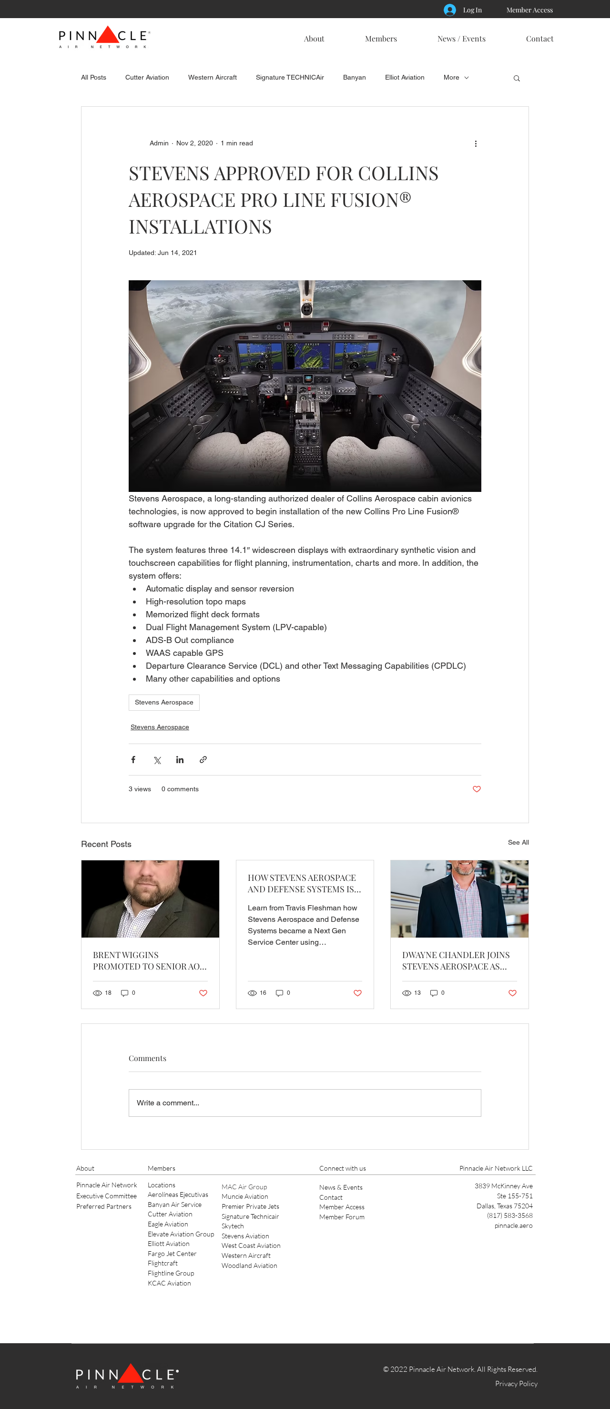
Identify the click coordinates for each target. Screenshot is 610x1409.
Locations (161, 1185)
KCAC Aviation (169, 1283)
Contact (331, 1197)
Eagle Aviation (168, 1224)
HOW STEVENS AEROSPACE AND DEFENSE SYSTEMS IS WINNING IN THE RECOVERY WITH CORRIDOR (304, 883)
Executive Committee (106, 1196)
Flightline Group (171, 1273)
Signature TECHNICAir (290, 77)
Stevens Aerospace (164, 702)
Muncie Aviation (245, 1196)
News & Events (341, 1187)
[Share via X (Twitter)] (156, 759)
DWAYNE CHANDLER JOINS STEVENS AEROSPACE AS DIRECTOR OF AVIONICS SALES (456, 960)
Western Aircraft (212, 77)
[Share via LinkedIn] (179, 759)
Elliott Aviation (169, 1243)
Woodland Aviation (249, 1265)
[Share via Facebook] (133, 759)
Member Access (342, 1207)
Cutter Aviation (147, 77)
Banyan (354, 77)
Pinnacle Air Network (106, 1185)
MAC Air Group (244, 1187)
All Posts (93, 77)
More (451, 77)
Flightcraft (163, 1263)
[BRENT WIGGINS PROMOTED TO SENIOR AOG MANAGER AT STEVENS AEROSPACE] (150, 899)
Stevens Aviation (245, 1236)
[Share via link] (203, 759)
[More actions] (475, 143)
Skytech (233, 1226)
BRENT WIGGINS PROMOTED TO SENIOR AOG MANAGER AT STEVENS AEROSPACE (149, 960)
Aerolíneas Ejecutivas (178, 1194)
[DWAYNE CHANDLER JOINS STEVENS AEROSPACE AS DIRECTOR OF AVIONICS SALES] (460, 899)
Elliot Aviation (405, 77)
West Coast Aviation (251, 1245)
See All (518, 842)
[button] (314, 34)
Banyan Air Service (175, 1204)
